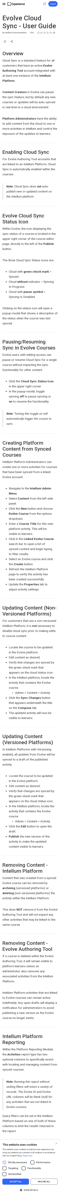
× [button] (56, 1143)
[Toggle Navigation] (4, 3)
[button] (30, 1190)
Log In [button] (53, 4)
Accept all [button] (16, 1182)
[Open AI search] (45, 3)
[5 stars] (50, 32)
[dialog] (30, 1168)
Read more (27, 1156)
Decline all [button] (44, 1182)
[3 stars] (44, 32)
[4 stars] (47, 32)
